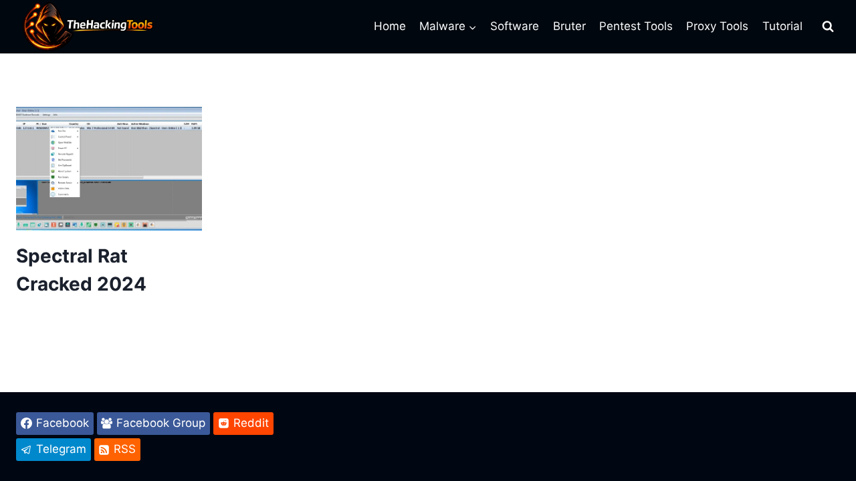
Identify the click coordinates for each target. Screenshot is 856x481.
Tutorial (782, 26)
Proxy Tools (717, 26)
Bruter (569, 26)
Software (514, 26)
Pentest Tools (636, 26)
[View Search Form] (828, 27)
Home (390, 26)
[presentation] (109, 168)
